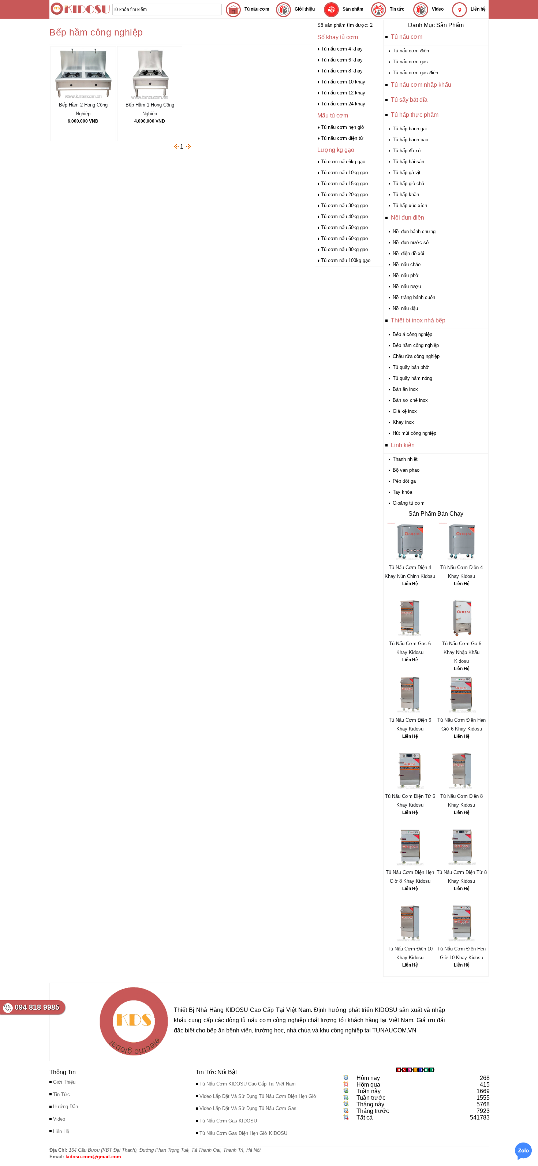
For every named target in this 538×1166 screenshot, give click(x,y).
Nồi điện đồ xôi (408, 253)
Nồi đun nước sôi (411, 242)
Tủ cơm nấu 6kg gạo (343, 161)
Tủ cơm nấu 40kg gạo (344, 216)
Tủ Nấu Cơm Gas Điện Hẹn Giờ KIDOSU (243, 1133)
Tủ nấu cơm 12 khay (343, 93)
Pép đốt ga (404, 481)
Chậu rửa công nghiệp (416, 356)
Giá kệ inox (405, 411)
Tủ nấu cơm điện (411, 50)
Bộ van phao (406, 470)
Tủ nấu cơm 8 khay (342, 71)
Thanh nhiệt (405, 459)
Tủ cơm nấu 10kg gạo (344, 172)
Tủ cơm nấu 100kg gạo (345, 260)
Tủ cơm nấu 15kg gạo (344, 183)
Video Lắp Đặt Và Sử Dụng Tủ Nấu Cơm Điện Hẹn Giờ (258, 1096)
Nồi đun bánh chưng (414, 231)
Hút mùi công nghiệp (414, 433)
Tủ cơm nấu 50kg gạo (344, 227)
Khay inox (403, 422)
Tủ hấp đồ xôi (407, 150)
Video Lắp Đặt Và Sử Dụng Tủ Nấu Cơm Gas (247, 1108)
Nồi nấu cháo (407, 264)
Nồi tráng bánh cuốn (414, 297)
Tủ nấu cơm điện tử (342, 138)
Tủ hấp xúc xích (410, 205)
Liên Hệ (410, 583)
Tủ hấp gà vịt (407, 172)
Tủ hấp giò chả (408, 183)
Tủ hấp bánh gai (410, 128)
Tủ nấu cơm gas (410, 61)
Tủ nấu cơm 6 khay (342, 60)
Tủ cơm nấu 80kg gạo (344, 249)
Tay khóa (402, 492)
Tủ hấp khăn (406, 194)
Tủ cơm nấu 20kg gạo (344, 194)
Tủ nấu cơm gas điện (415, 72)
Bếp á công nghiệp (412, 334)
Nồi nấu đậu (405, 308)
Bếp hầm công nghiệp (416, 345)
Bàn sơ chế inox (410, 400)
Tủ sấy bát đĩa (409, 100)
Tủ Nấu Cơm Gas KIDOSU (228, 1121)
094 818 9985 (37, 1007)
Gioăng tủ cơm (409, 503)
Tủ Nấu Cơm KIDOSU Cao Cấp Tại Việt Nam (247, 1084)
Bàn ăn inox (405, 389)
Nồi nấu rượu (407, 286)
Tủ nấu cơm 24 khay (343, 103)
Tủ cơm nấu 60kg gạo (344, 238)
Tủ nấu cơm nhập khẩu (421, 85)
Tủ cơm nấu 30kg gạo (344, 205)
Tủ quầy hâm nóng (412, 378)
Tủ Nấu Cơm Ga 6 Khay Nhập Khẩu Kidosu (461, 652)
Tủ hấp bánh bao (410, 139)
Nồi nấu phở (406, 275)
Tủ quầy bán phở (411, 367)
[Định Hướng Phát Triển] (134, 1057)
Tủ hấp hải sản (408, 161)
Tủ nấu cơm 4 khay (342, 49)
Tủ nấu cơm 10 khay (343, 82)
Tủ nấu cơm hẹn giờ (343, 127)
